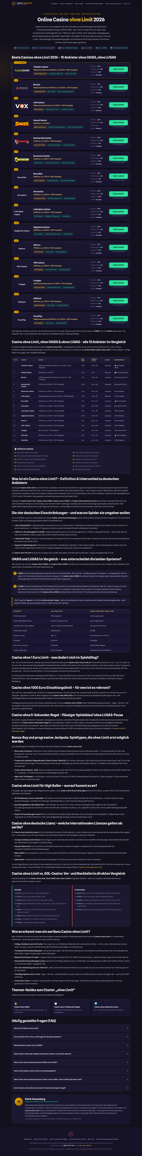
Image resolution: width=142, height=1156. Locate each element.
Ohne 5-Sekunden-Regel (94, 4)
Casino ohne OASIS (40, 1139)
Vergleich (54, 4)
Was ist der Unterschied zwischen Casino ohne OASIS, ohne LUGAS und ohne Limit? (48, 1079)
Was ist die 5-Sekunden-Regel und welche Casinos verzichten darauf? (42, 1054)
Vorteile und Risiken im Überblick (86, 463)
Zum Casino (118, 69)
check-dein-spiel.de (84, 1145)
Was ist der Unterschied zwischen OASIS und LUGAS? (35, 1062)
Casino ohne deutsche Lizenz (86, 459)
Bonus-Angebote (66, 4)
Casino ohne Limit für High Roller (87, 456)
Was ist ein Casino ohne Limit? (27, 453)
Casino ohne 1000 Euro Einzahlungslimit (31, 466)
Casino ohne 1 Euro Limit (25, 463)
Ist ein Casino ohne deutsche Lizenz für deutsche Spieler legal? (40, 1088)
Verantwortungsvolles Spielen (107, 1139)
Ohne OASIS (79, 4)
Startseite (27, 1139)
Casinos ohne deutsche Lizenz (90, 867)
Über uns (127, 4)
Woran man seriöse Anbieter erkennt (88, 466)
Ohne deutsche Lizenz (113, 4)
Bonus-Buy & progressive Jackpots (87, 453)
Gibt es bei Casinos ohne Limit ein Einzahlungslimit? (35, 1071)
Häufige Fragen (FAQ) (82, 469)
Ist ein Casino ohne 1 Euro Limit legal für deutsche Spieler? (37, 1037)
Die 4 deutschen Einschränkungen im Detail (32, 456)
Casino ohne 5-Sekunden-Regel (28, 469)
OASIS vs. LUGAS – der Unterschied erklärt (31, 459)
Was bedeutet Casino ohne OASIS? (28, 1045)
